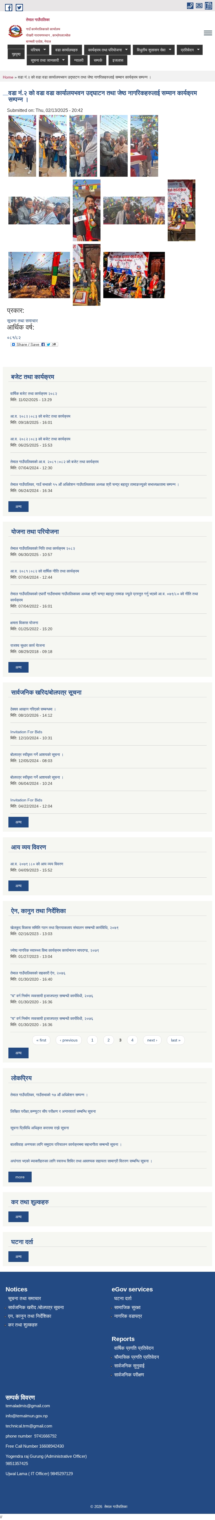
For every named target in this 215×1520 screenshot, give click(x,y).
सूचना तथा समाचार (22, 320)
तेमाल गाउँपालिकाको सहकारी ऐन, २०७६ (38, 973)
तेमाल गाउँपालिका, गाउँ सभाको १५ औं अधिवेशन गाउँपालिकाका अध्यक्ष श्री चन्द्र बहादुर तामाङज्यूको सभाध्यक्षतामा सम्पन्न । (94, 484)
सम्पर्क (98, 60)
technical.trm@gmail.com (29, 1426)
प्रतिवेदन (185, 50)
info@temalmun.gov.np (27, 1415)
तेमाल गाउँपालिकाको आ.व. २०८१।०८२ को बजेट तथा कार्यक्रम (54, 461)
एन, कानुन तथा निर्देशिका (29, 1316)
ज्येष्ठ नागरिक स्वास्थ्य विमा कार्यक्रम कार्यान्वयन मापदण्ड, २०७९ (54, 950)
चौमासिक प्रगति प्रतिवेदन (136, 1357)
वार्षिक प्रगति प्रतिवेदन (134, 1348)
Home (8, 77)
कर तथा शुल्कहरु (23, 1325)
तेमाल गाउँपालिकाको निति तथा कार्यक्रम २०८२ (42, 548)
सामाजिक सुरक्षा (127, 1307)
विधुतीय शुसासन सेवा (149, 50)
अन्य (18, 506)
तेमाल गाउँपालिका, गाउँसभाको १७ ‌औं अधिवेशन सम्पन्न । (49, 1095)
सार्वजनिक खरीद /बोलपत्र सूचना (36, 1307)
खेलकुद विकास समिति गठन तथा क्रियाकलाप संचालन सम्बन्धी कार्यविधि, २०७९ (64, 927)
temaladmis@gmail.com (28, 1405)
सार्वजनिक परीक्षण (129, 1375)
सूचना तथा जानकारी (43, 60)
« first (41, 1040)
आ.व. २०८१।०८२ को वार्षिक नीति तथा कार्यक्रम (44, 571)
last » (176, 1040)
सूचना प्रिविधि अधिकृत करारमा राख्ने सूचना (39, 1128)
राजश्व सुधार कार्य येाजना (27, 645)
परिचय (33, 50)
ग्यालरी (78, 60)
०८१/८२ (14, 337)
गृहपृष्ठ (16, 54)
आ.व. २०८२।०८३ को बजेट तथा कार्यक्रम (40, 416)
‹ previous (69, 1040)
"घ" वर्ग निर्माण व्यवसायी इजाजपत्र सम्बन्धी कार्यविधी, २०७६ (51, 996)
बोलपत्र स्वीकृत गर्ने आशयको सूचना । (37, 754)
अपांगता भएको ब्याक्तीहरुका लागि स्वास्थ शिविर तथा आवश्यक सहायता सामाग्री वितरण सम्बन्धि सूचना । (81, 1161)
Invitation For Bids (26, 732)
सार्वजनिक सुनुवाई (129, 1366)
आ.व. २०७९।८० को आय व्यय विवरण (36, 864)
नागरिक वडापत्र (128, 1316)
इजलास (118, 60)
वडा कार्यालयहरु (66, 50)
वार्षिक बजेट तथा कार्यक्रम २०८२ (33, 393)
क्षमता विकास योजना (24, 622)
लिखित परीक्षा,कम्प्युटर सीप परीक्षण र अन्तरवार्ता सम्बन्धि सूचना (53, 1111)
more (20, 1177)
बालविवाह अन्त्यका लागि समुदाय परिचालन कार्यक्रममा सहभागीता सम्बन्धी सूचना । (66, 1144)
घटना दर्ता (123, 1298)
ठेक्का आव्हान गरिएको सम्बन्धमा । (33, 709)
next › (152, 1040)
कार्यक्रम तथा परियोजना (103, 50)
